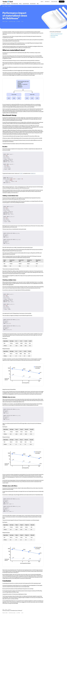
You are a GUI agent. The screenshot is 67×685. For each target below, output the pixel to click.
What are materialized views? (56, 33)
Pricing (20, 3)
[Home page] (8, 1)
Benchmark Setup (54, 35)
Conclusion (53, 36)
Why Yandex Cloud (14, 3)
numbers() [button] (33, 173)
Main (3, 6)
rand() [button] (21, 173)
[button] (47, 1)
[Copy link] (2, 50)
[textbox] (42, 1)
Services (4, 3)
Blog (38, 3)
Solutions (8, 3)
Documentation (33, 3)
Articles (9, 6)
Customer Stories (26, 3)
